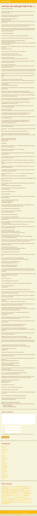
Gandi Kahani (4, 491)
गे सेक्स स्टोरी (3, 462)
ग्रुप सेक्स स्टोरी (3, 463)
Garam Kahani (21, 403)
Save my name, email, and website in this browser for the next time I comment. (18, 434)
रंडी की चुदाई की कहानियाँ (5, 503)
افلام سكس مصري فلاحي (19, 514)
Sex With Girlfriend (6, 502)
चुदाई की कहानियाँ (4, 465)
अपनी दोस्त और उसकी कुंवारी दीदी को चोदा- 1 (10, 406)
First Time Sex (4, 450)
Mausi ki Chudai (27, 497)
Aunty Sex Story (4, 446)
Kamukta (26, 495)
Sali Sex (3, 454)
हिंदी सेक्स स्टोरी (3, 478)
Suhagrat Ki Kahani (14, 502)
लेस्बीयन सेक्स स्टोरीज (4, 476)
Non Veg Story (19, 499)
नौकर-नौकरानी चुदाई (10, 402)
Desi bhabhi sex (13, 489)
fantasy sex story (31, 489)
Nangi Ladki (12, 499)
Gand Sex (19, 491)
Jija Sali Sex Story (21, 495)
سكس (17, 515)
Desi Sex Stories (6, 1)
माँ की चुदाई (3, 473)
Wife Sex (3, 460)
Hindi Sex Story (20, 493)
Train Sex (20, 502)
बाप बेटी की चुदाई (4, 470)
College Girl (11, 403)
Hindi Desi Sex (5, 493)
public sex (14, 500)
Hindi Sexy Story (28, 493)
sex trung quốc (10, 514)
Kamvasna (4, 497)
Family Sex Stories (5, 449)
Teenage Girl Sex (4, 458)
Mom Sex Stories (4, 499)
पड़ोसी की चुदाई (3, 468)
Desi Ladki (15, 403)
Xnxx (20, 515)
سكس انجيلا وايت (33, 514)
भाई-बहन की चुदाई (17, 402)
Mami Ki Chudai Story (11, 497)
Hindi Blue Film (4, 514)
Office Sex (5, 402)
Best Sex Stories (12, 486)
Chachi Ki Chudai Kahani (16, 488)
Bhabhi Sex (3, 447)
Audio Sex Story (5, 486)
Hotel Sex (3, 495)
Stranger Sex (3, 455)
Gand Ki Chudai (13, 491)
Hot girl (32, 403)
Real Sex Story (19, 500)
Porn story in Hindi (6, 501)
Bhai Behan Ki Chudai (21, 486)
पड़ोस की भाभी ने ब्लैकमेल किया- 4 (8, 405)
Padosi (30, 499)
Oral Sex (25, 499)
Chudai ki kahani (25, 488)
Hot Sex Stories (15, 495)
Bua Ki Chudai (29, 486)
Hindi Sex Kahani (27, 403)
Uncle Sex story (25, 502)
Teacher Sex (3, 457)
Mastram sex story (20, 497)
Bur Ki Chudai (5, 403)
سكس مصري (26, 514)
